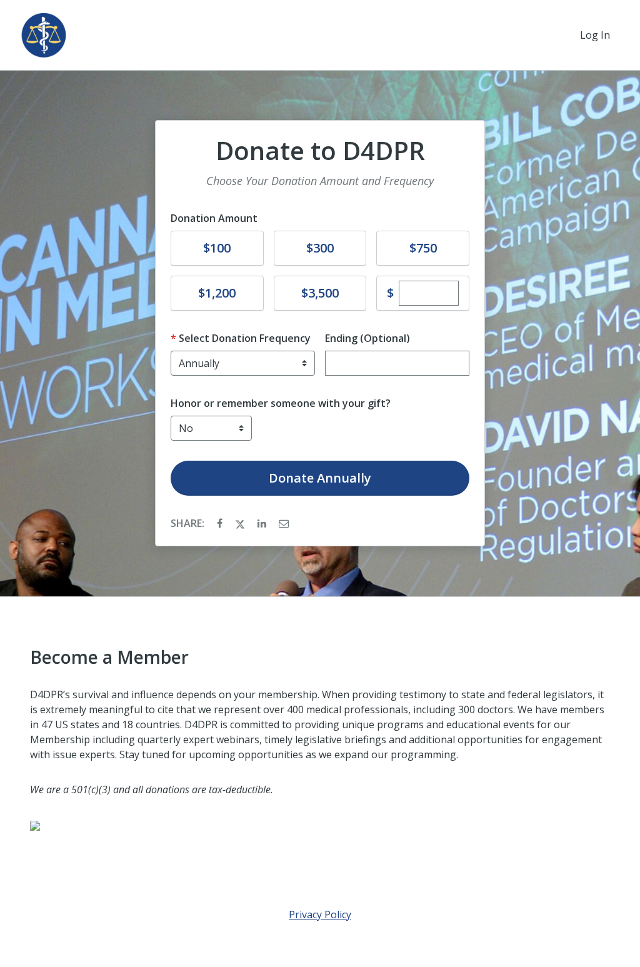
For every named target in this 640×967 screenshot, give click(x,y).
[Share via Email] (284, 523)
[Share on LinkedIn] (263, 523)
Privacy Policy (320, 914)
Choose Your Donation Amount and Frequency (320, 180)
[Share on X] (241, 523)
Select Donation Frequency (245, 338)
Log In (595, 35)
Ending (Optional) (367, 338)
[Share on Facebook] (221, 523)
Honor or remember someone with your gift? (281, 403)
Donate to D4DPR (320, 151)
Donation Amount (214, 218)
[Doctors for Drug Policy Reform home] (44, 35)
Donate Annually (320, 477)
